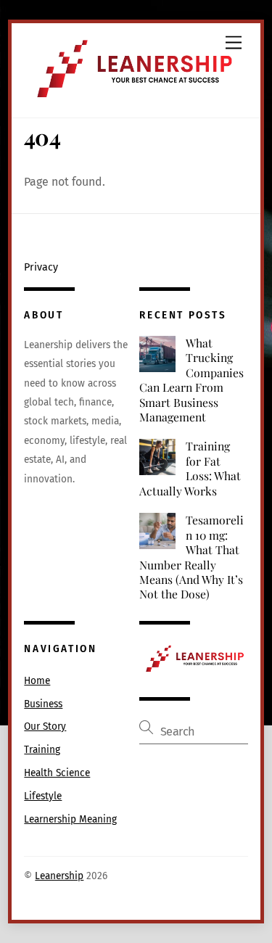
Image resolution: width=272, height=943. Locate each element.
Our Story (45, 726)
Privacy (41, 267)
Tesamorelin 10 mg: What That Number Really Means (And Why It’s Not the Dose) (191, 557)
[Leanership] (132, 99)
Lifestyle (43, 796)
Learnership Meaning (70, 819)
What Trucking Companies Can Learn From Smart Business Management (191, 380)
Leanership (59, 876)
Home (37, 681)
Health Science (57, 773)
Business (43, 704)
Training (42, 750)
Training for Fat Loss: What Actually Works (190, 468)
